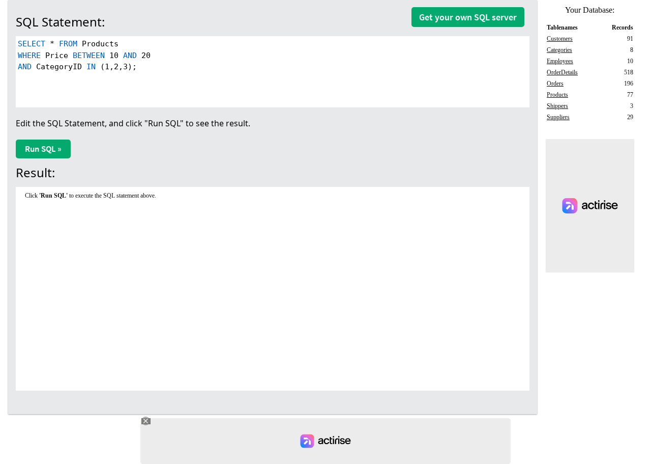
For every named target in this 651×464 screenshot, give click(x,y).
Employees (560, 61)
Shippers (557, 106)
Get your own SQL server (468, 17)
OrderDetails (562, 72)
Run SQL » (43, 148)
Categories (559, 49)
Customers (560, 38)
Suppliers (558, 117)
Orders (555, 83)
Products (557, 94)
